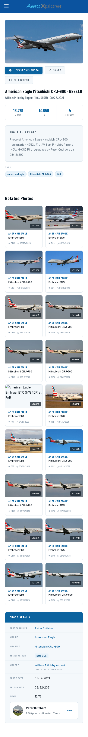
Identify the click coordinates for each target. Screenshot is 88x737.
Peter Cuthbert (45, 628)
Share (55, 70)
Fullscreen (19, 80)
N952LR (42, 656)
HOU (59, 174)
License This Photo (24, 70)
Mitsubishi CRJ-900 (40, 174)
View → (71, 710)
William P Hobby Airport (50, 665)
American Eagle (15, 174)
